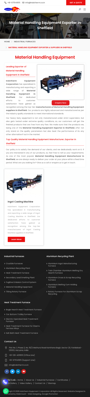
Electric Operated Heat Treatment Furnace (22, 320)
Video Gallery (26, 383)
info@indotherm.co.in (35, 2)
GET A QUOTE (76, 2)
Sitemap (52, 383)
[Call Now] (5, 382)
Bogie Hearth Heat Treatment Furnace (24, 309)
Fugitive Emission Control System (21, 282)
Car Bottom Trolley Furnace (19, 314)
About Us (30, 380)
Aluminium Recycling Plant (18, 268)
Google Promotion (50, 394)
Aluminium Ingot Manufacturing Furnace (62, 264)
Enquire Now (60, 102)
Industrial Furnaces (25, 41)
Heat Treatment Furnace (17, 273)
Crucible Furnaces (14, 263)
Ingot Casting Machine (20, 201)
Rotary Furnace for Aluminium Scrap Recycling (65, 292)
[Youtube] (23, 371)
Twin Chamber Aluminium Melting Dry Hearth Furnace (65, 271)
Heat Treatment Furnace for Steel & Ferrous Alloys (23, 327)
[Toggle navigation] (84, 9)
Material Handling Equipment (19, 287)
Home (7, 41)
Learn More (16, 239)
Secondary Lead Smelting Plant (20, 277)
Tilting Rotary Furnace (16, 291)
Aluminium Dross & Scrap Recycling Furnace (64, 278)
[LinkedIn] (18, 371)
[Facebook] (6, 371)
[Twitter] (12, 371)
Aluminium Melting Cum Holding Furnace (62, 285)
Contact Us (40, 383)
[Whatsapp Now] (6, 391)
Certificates (62, 380)
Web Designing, (34, 394)
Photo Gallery (10, 383)
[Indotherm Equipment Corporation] (12, 9)
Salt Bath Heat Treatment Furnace (22, 333)
